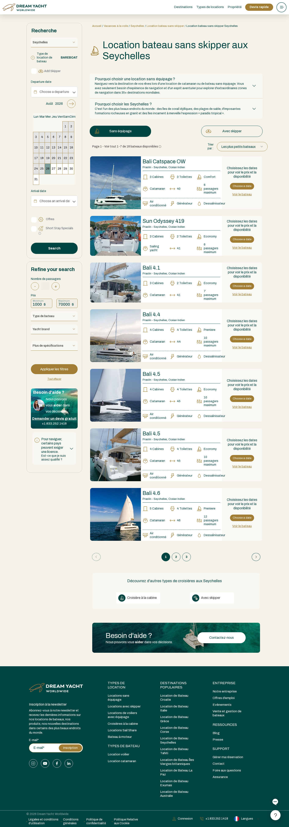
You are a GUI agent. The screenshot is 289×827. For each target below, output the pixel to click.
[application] (54, 142)
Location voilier (118, 754)
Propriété (235, 7)
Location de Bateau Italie (174, 708)
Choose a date (242, 186)
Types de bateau (124, 746)
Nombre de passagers (46, 279)
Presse (218, 739)
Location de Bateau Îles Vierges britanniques (177, 762)
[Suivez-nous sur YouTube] (45, 763)
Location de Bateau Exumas (174, 783)
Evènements (222, 704)
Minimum (38, 301)
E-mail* (34, 740)
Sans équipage (120, 131)
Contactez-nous (221, 637)
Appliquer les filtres (54, 369)
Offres (50, 219)
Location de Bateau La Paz (176, 772)
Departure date (41, 81)
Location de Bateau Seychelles (174, 740)
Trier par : (210, 146)
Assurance (220, 777)
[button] (54, 448)
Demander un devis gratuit (54, 418)
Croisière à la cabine (142, 597)
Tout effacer (54, 378)
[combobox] (242, 146)
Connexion (185, 818)
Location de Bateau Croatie (174, 697)
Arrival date (38, 191)
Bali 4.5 (151, 374)
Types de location (116, 685)
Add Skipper (52, 71)
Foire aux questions (227, 770)
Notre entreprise (225, 691)
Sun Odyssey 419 (163, 221)
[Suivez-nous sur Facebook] (57, 763)
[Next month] (71, 103)
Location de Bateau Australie (174, 793)
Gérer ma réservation (228, 757)
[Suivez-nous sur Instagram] (33, 763)
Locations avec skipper (124, 706)
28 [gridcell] (59, 168)
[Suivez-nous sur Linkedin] (69, 763)
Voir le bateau (242, 194)
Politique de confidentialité (96, 821)
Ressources (225, 724)
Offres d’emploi (224, 698)
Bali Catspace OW (164, 161)
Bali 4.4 (151, 314)
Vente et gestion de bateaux (227, 713)
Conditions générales (70, 821)
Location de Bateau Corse (174, 729)
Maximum (64, 301)
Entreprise (224, 683)
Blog (216, 733)
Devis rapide (259, 7)
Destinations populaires (173, 685)
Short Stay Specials (59, 228)
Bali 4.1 (151, 268)
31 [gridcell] (36, 179)
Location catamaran (122, 761)
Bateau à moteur (120, 736)
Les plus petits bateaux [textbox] (238, 147)
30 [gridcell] (71, 168)
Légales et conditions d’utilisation (43, 821)
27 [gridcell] (53, 168)
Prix (33, 295)
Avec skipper (232, 131)
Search (54, 248)
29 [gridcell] (65, 168)
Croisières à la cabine (123, 723)
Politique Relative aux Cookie (126, 821)
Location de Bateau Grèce (174, 719)
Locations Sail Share (122, 730)
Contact (218, 763)
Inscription (70, 747)
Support (221, 749)
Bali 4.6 (151, 493)
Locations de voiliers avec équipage (122, 715)
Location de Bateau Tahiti (174, 751)
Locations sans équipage (118, 697)
